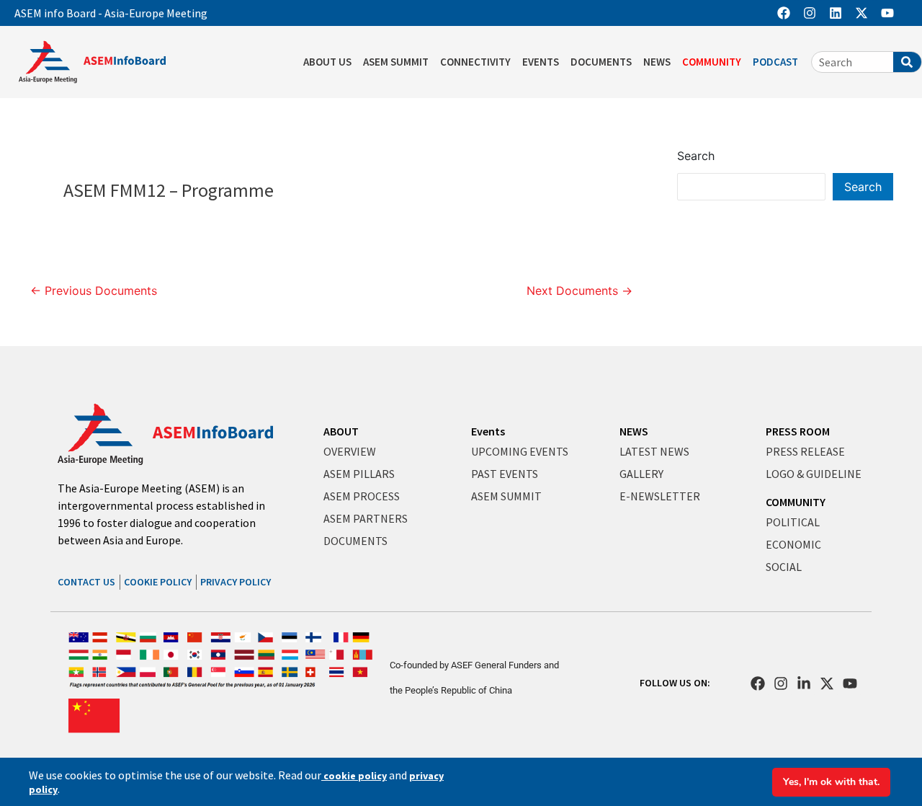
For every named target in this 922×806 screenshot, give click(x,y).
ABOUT (341, 431)
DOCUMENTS (601, 61)
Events (488, 431)
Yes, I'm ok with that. (831, 782)
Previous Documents (93, 290)
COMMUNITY (711, 61)
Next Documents (579, 290)
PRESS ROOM (798, 431)
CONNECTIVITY (475, 61)
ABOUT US (327, 61)
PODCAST (775, 61)
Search (696, 156)
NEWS (657, 61)
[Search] (907, 62)
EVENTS (540, 61)
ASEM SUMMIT (396, 61)
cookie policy (354, 775)
